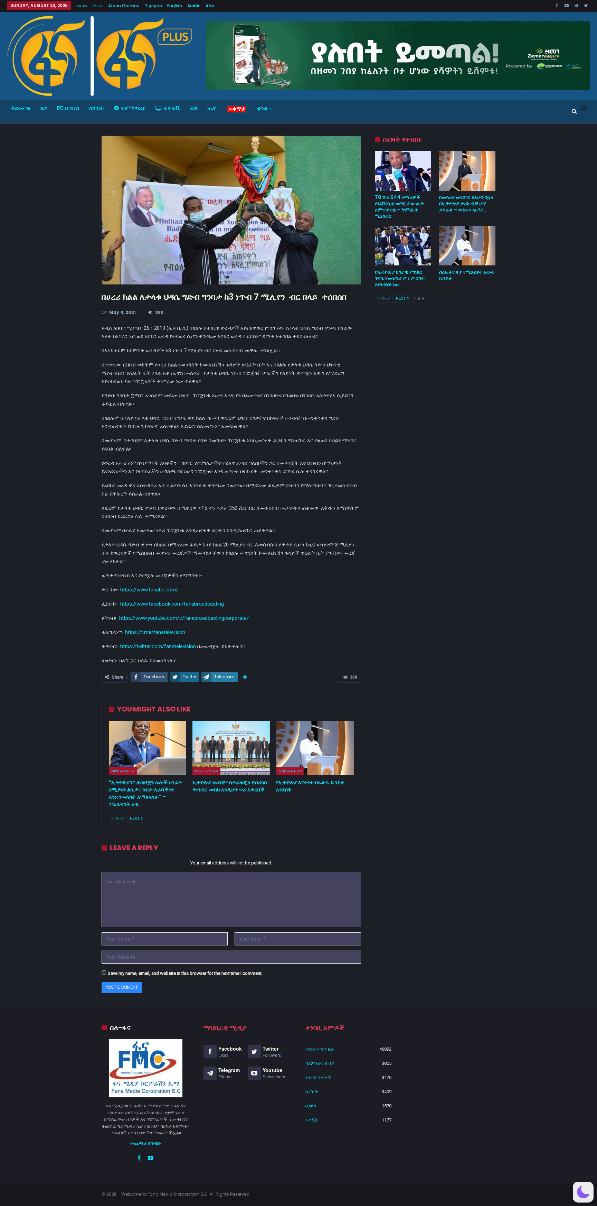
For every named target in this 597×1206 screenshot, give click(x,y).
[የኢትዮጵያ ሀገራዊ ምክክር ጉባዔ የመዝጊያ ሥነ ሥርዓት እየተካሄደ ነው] (403, 245)
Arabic (193, 6)
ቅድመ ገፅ (20, 108)
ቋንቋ (262, 108)
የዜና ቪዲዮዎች (318, 1077)
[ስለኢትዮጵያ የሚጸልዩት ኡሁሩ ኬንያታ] (467, 245)
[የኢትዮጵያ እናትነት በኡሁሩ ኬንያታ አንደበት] (314, 748)
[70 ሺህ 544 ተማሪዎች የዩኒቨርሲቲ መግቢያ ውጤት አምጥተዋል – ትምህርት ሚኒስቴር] (403, 171)
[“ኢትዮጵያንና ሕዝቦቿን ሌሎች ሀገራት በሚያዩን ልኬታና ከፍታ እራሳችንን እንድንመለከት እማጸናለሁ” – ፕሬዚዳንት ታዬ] (147, 748)
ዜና (43, 108)
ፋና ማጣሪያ (133, 108)
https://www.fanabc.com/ (149, 590)
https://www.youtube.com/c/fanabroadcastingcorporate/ (184, 618)
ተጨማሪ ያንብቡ (145, 1143)
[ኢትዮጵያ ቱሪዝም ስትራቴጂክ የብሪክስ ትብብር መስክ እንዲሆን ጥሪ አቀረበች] (231, 748)
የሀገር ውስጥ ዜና (122, 771)
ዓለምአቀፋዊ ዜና (319, 1063)
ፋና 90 (311, 1120)
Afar (210, 6)
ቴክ (193, 108)
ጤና (211, 108)
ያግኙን (98, 6)
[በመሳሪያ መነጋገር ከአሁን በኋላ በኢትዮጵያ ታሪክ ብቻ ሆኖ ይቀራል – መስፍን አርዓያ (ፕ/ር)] (467, 171)
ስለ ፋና (81, 6)
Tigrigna (153, 6)
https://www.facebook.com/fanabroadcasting (172, 604)
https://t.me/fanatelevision (155, 632)
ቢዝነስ (72, 108)
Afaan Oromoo (124, 6)
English (174, 6)
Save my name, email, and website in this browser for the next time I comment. (185, 973)
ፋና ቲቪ (172, 108)
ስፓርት (96, 108)
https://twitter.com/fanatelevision (158, 646)
